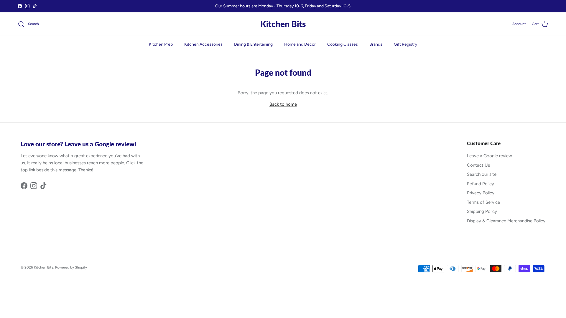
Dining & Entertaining (253, 44)
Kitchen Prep (161, 44)
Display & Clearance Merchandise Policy (506, 220)
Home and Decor (300, 44)
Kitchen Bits (43, 267)
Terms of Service (483, 202)
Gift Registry (405, 44)
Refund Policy (480, 183)
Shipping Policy (482, 211)
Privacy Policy (480, 193)
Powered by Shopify (71, 267)
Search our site (481, 174)
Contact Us (478, 165)
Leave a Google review (489, 155)
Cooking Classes (342, 44)
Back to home (283, 104)
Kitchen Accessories (203, 44)
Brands (375, 44)
